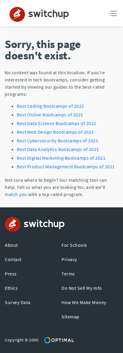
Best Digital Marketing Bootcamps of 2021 (61, 158)
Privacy (69, 259)
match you (16, 194)
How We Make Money (83, 302)
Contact (13, 259)
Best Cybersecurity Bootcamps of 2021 (57, 141)
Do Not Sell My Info (81, 288)
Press (11, 274)
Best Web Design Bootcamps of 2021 (55, 132)
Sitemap (70, 317)
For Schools (74, 245)
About (11, 245)
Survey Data (17, 302)
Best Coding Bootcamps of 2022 (50, 106)
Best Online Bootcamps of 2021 (50, 115)
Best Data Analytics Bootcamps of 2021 (58, 149)
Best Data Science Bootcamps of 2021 (56, 123)
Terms (68, 274)
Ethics (11, 288)
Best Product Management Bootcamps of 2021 (66, 166)
